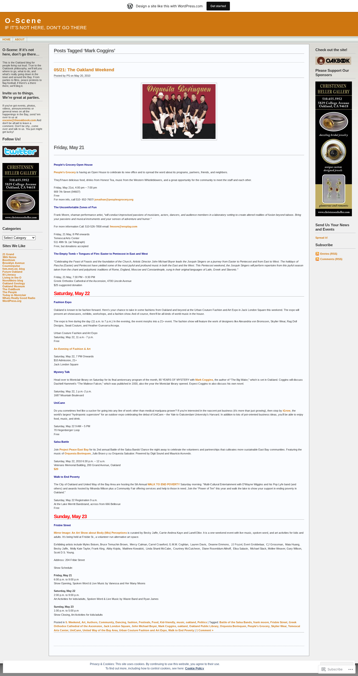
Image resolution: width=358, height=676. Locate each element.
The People (9, 292)
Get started (218, 6)
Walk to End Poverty (181, 630)
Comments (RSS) (331, 259)
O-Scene (23, 21)
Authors (92, 622)
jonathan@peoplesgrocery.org (113, 199)
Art (83, 622)
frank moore (261, 622)
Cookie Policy (194, 668)
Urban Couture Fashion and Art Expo (143, 630)
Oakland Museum (13, 286)
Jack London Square (117, 626)
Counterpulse (11, 265)
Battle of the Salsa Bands (235, 622)
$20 (56, 469)
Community (106, 622)
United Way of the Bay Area (100, 630)
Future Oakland (12, 271)
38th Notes (9, 257)
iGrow (287, 410)
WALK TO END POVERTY (164, 484)
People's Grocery (259, 626)
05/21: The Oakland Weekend (84, 69)
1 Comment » (204, 630)
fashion (132, 622)
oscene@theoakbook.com (19, 120)
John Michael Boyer (144, 626)
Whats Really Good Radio (18, 298)
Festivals (144, 622)
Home (6, 39)
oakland (191, 622)
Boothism (8, 260)
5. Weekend (73, 622)
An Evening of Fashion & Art (72, 348)
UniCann (75, 630)
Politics (202, 622)
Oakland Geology (13, 283)
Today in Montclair (14, 295)
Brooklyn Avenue (13, 262)
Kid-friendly (167, 622)
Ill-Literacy (9, 274)
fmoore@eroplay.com (123, 226)
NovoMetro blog (12, 280)
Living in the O (11, 277)
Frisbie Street (278, 622)
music (180, 622)
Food (155, 622)
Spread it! (321, 237)
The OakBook (11, 289)
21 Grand (8, 254)
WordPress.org (11, 300)
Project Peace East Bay (74, 449)
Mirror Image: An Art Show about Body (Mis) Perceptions (90, 532)
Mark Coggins (204, 379)
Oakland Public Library (203, 626)
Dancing (120, 622)
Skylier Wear (279, 626)
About (20, 39)
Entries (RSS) (328, 253)
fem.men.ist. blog (13, 268)
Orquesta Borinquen (78, 453)
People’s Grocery (65, 172)
